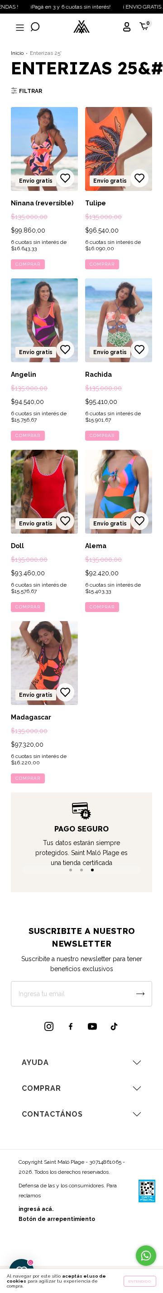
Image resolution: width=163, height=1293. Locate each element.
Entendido (140, 1281)
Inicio (17, 53)
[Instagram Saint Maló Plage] (49, 1026)
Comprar (27, 264)
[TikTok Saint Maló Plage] (114, 1026)
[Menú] (19, 28)
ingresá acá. (36, 1209)
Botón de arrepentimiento (57, 1219)
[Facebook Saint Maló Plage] (71, 1026)
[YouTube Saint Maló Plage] (92, 1026)
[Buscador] (35, 28)
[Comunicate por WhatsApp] (146, 1255)
